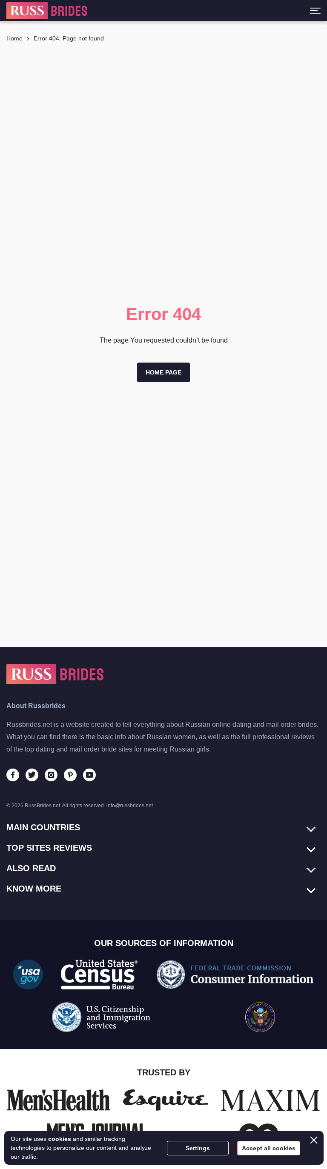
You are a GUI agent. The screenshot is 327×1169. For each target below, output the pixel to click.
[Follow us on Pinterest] (70, 775)
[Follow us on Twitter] (32, 775)
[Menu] (315, 10)
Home (14, 38)
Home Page (163, 372)
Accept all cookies (268, 1148)
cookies (59, 1138)
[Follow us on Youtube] (89, 775)
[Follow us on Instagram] (51, 775)
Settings (198, 1148)
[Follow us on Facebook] (12, 775)
